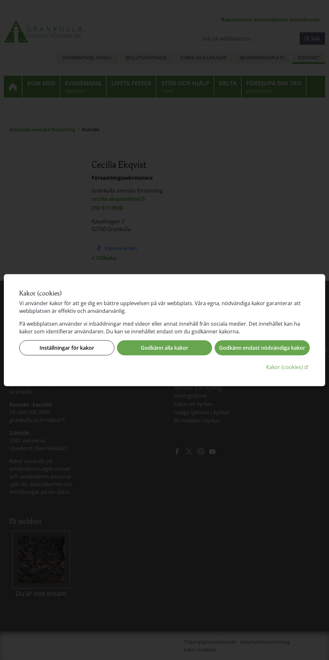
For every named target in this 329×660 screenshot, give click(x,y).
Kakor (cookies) (288, 366)
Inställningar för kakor (67, 347)
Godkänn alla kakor (164, 347)
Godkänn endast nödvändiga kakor (262, 347)
